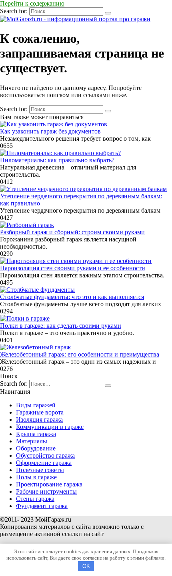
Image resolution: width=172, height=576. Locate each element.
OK (86, 566)
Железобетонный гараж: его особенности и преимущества (79, 354)
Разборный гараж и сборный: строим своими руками (72, 232)
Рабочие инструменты (46, 491)
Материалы (31, 441)
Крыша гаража (36, 434)
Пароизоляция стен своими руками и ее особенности (72, 268)
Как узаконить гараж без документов (50, 131)
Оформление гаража (44, 462)
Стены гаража (35, 498)
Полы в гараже (36, 477)
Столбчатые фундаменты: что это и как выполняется (72, 296)
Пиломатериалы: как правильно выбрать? (57, 160)
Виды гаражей (36, 405)
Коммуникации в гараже (50, 426)
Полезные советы (40, 469)
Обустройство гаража (45, 455)
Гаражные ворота (40, 412)
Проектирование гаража (49, 484)
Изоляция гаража (39, 419)
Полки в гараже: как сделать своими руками (60, 325)
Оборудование (36, 448)
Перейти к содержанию (32, 3)
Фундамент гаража (42, 505)
